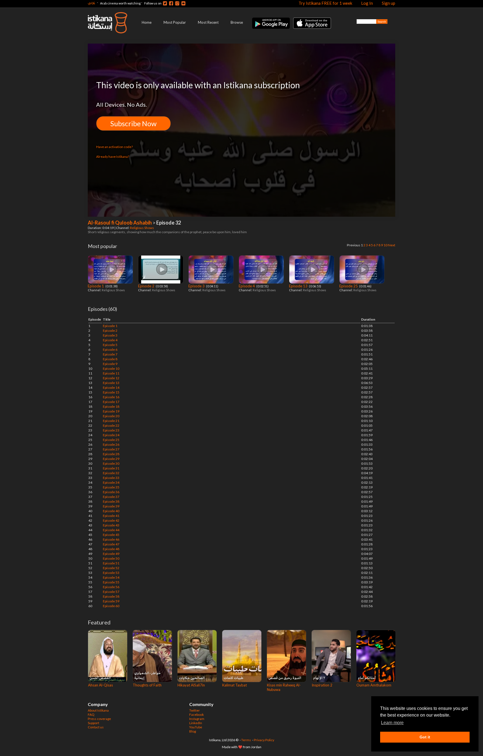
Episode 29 (111, 459)
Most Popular (175, 22)
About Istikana (98, 710)
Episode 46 (111, 539)
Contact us (96, 727)
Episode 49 (111, 554)
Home (146, 22)
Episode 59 (111, 601)
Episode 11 (111, 373)
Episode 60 (111, 606)
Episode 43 (111, 525)
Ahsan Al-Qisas (100, 685)
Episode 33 (111, 478)
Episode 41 (111, 516)
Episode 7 (110, 354)
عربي (91, 2)
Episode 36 (111, 492)
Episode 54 (111, 577)
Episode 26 (111, 444)
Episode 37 (111, 497)
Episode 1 (96, 286)
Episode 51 (111, 563)
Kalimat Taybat (234, 685)
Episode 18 (111, 406)
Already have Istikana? (112, 156)
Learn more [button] (392, 722)
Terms (246, 740)
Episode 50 (111, 558)
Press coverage (99, 719)
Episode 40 (111, 511)
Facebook (196, 714)
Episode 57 (111, 592)
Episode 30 (111, 463)
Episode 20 (111, 416)
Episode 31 (111, 468)
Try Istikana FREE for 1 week (325, 3)
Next (391, 245)
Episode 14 (111, 387)
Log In (367, 3)
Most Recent (208, 22)
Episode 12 (111, 378)
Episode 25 (349, 286)
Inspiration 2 (322, 685)
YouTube (195, 727)
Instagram (196, 719)
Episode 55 (111, 582)
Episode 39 (111, 506)
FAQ (91, 714)
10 (385, 245)
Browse (237, 22)
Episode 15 (111, 392)
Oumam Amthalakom (373, 685)
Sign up (388, 3)
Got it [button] (425, 737)
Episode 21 (111, 421)
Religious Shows (142, 228)
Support (93, 723)
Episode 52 (111, 568)
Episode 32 (111, 473)
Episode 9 (110, 364)
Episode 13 (298, 286)
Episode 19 (111, 411)
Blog (192, 731)
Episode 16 (111, 397)
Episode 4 (247, 286)
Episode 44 (111, 530)
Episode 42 (111, 520)
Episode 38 (111, 501)
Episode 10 (111, 368)
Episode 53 (111, 573)
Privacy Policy (264, 740)
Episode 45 (111, 535)
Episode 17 (111, 402)
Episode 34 (111, 482)
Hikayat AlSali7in (191, 685)
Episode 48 (111, 549)
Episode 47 (111, 544)
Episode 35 (111, 487)
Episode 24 (111, 435)
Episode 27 (111, 449)
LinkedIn (195, 723)
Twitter (194, 710)
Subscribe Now (133, 123)
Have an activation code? (114, 147)
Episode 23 (111, 430)
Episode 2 (146, 286)
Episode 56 (111, 587)
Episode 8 (110, 359)
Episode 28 (111, 454)
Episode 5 (110, 345)
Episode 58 (111, 596)
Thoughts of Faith (147, 685)
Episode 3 (196, 286)
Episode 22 (111, 425)
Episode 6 (110, 349)
